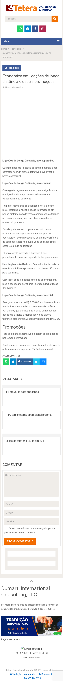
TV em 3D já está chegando (22, 391)
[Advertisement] (31, 123)
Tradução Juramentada (23, 674)
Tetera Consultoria (15, 670)
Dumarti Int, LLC (49, 670)
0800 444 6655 (33, 678)
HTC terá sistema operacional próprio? (29, 414)
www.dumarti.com (31, 657)
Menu (6, 41)
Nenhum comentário (14, 87)
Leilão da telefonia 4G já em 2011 (26, 440)
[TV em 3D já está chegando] (31, 386)
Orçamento (15, 639)
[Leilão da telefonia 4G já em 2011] (31, 435)
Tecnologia (13, 67)
